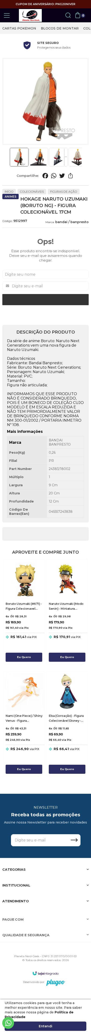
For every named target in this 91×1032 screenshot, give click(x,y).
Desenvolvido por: (34, 982)
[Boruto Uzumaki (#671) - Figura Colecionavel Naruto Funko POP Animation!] (24, 611)
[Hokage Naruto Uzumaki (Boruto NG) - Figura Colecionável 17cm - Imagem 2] (38, 157)
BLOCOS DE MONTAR (60, 28)
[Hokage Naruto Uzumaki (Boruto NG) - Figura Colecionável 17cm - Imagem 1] (19, 157)
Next (83, 157)
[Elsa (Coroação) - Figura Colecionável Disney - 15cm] (67, 723)
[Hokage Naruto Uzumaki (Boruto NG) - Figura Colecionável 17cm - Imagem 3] (58, 157)
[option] (19, 28)
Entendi (45, 1026)
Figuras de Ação (63, 191)
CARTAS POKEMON (19, 28)
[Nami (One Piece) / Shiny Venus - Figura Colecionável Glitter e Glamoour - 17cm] (24, 723)
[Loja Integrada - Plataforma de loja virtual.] (45, 973)
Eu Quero (24, 657)
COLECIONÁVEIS (32, 191)
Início (9, 191)
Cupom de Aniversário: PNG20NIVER (45, 4)
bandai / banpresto (72, 222)
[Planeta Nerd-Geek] (30, 15)
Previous (8, 157)
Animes (10, 196)
